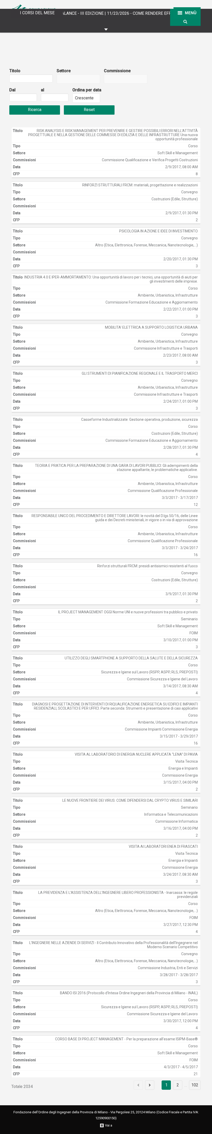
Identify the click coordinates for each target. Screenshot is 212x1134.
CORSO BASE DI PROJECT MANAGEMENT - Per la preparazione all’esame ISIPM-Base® (126, 1039)
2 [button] (178, 1085)
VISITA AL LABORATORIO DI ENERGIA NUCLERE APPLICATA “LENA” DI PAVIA (136, 754)
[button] (25, 98)
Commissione (117, 70)
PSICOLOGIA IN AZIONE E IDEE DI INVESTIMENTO (158, 231)
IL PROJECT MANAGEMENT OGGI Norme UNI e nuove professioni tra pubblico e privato (128, 612)
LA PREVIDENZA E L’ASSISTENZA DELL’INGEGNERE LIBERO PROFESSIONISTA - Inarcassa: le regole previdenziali (118, 894)
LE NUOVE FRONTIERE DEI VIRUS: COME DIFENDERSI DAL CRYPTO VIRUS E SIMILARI (130, 800)
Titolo (14, 70)
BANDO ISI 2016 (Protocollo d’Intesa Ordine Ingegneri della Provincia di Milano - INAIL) (129, 993)
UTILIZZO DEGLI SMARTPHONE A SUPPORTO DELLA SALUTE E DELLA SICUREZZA (131, 658)
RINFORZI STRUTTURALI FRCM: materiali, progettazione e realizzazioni (140, 185)
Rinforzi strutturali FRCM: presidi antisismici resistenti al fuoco (147, 566)
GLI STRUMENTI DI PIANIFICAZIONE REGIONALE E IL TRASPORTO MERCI (140, 373)
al (42, 89)
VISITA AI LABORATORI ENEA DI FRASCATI (163, 846)
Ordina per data (86, 89)
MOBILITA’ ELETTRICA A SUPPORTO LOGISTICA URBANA (151, 327)
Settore (64, 70)
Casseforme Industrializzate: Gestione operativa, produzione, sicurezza (139, 419)
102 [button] (194, 1085)
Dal (12, 89)
